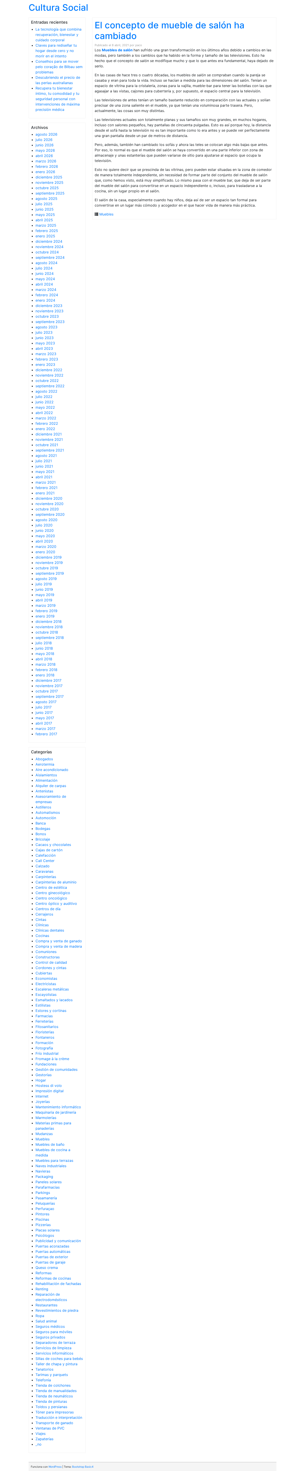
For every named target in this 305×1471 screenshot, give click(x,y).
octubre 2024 (47, 252)
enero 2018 (45, 675)
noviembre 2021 (49, 439)
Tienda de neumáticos (54, 1396)
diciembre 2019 (49, 557)
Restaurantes (46, 1305)
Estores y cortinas (51, 1010)
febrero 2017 (46, 734)
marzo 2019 (46, 605)
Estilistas (43, 1005)
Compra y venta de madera (59, 946)
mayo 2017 (45, 718)
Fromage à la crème (52, 1059)
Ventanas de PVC (50, 1428)
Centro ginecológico (53, 893)
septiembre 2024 (50, 257)
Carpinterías (46, 876)
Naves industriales (51, 1166)
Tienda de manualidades (56, 1390)
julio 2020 (44, 525)
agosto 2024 (46, 263)
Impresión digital (50, 1091)
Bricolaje (43, 839)
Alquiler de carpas (51, 785)
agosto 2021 (46, 455)
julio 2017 (44, 707)
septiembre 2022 (50, 386)
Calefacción (46, 855)
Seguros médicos (50, 1326)
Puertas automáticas (53, 1251)
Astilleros (43, 807)
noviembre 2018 (49, 627)
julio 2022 (44, 396)
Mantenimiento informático (58, 1107)
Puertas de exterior (52, 1257)
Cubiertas (44, 973)
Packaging (44, 1176)
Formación (44, 1042)
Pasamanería (46, 1198)
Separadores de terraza (55, 1342)
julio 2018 (44, 643)
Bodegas (43, 828)
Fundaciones (46, 1064)
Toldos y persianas (51, 1407)
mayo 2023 (45, 343)
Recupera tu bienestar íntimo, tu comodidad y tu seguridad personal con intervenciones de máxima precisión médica (58, 99)
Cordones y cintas (51, 967)
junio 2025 (45, 209)
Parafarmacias (48, 1187)
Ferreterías (44, 1021)
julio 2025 (44, 204)
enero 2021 (45, 493)
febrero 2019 (46, 611)
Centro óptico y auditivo (56, 903)
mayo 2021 (45, 471)
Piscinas (42, 1219)
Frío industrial (47, 1053)
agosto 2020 (46, 520)
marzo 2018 (46, 664)
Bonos (41, 834)
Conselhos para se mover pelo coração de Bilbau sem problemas (59, 66)
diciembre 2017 (48, 680)
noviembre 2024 (49, 246)
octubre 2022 (47, 380)
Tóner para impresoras (55, 1412)
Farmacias (44, 1016)
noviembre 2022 (49, 375)
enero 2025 (45, 236)
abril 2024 (44, 284)
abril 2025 (44, 220)
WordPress (55, 1466)
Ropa (40, 1316)
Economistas (46, 978)
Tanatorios (44, 1369)
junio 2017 (44, 712)
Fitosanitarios (47, 1026)
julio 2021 (44, 461)
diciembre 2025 (49, 177)
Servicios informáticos (54, 1353)
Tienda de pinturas (51, 1401)
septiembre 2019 (50, 573)
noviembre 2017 (49, 686)
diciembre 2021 (49, 434)
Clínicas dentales (50, 930)
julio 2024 (44, 268)
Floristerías (45, 1032)
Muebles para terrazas (54, 1160)
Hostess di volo (49, 1085)
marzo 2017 (45, 728)
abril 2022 (44, 412)
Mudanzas (44, 1133)
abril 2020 (44, 541)
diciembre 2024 (49, 241)
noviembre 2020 (49, 503)
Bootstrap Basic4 (83, 1466)
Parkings (43, 1192)
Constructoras (48, 957)
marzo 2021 (46, 482)
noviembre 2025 (49, 182)
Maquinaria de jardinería (56, 1112)
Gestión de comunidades (56, 1069)
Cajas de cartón (49, 850)
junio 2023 (45, 338)
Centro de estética (51, 887)
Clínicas (42, 925)
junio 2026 (45, 145)
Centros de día (48, 909)
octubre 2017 (47, 691)
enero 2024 (45, 300)
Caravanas (44, 871)
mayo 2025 (45, 214)
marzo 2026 (46, 161)
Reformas (44, 1273)
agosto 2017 (46, 702)
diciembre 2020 (49, 498)
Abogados (44, 759)
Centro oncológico (51, 898)
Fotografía (44, 1048)
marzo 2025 (46, 225)
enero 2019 (45, 616)
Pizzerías (43, 1224)
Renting (42, 1289)
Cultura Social (58, 7)
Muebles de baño (50, 1144)
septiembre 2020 (50, 514)
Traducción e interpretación (59, 1417)
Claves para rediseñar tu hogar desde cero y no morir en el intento (56, 50)
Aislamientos (46, 775)
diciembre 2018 (49, 621)
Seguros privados (50, 1337)
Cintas (41, 919)
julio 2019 (44, 584)
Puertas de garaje (50, 1262)
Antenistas (44, 791)
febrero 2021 (46, 487)
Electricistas (46, 984)
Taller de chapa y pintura (56, 1364)
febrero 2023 (47, 359)
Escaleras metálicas (52, 989)
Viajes (41, 1433)
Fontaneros (45, 1037)
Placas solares (48, 1230)
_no (39, 1444)
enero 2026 (45, 172)
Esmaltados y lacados (54, 1000)
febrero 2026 (47, 166)
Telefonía (43, 1380)
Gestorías (44, 1075)
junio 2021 (44, 466)
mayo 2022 (45, 407)
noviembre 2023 (49, 311)
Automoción (46, 818)
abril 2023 (44, 348)
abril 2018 (44, 659)
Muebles (43, 1139)
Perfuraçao (45, 1208)
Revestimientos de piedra (57, 1310)
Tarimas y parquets (52, 1374)
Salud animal (46, 1321)
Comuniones (46, 951)
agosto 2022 (46, 391)
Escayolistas (46, 994)
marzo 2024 (46, 289)
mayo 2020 (45, 536)
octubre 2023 (47, 316)
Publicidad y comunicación (58, 1241)
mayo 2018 (45, 653)
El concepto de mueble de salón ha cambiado (169, 30)
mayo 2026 (45, 150)
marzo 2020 (46, 546)
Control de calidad (51, 962)
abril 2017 (44, 723)
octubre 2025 (47, 188)
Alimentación (46, 780)
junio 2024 (45, 273)
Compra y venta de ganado (59, 941)
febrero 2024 (47, 295)
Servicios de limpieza (53, 1348)
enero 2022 (45, 429)
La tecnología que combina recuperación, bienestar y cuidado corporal (58, 34)
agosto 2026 (46, 134)
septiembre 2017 (50, 696)
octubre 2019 (47, 568)
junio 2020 (45, 530)
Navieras (43, 1171)
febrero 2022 (47, 423)
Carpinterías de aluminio (56, 882)
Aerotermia (45, 764)
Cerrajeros (44, 914)
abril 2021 (44, 477)
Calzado (43, 866)
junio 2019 (44, 589)
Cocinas (42, 935)
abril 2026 (44, 155)
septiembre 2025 (50, 193)
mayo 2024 (45, 279)
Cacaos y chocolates (53, 844)
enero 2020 (45, 552)
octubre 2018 (47, 632)
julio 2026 (44, 139)
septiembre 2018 (50, 637)
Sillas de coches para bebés (59, 1358)
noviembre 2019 (49, 562)
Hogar (41, 1080)
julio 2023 (44, 332)
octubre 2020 (47, 509)
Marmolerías (46, 1117)
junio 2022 (45, 402)
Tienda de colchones (53, 1385)
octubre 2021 (47, 445)
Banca (41, 823)
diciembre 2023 (49, 305)
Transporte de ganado (54, 1423)
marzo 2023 (46, 354)
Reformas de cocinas (53, 1278)
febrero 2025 (47, 230)
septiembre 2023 (50, 321)
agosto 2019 (46, 578)
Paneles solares (49, 1182)
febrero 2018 (46, 669)
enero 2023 (45, 364)
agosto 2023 (46, 327)
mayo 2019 (45, 595)
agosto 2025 (46, 198)
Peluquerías (45, 1203)
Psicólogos (45, 1235)
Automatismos (48, 812)
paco (138, 45)
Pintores (42, 1214)
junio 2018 (44, 648)
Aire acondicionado (52, 769)
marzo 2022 (46, 418)
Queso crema (47, 1267)
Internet (42, 1096)
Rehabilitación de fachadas (58, 1283)
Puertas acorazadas (52, 1246)
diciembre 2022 (49, 370)
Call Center (45, 860)
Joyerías (43, 1101)
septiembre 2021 (50, 450)
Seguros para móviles (54, 1332)
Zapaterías (44, 1439)
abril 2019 (44, 600)
